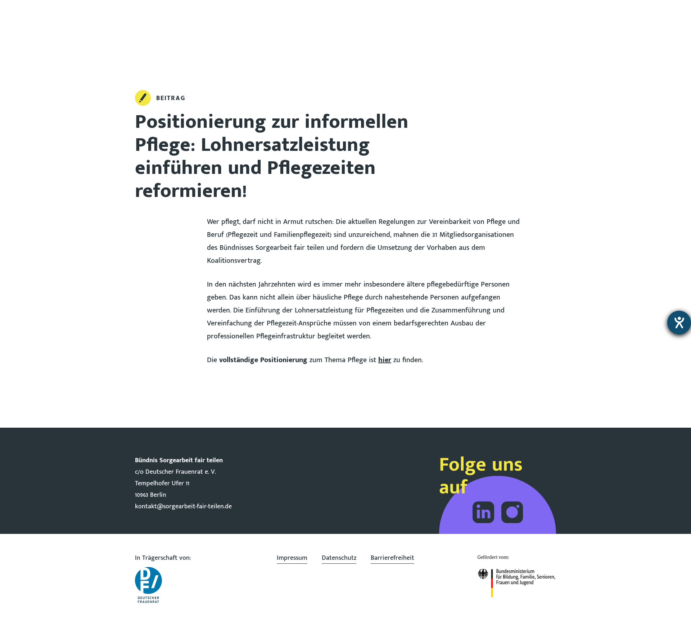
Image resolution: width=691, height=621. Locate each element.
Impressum (292, 558)
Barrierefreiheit (392, 558)
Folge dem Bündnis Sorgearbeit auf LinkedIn (483, 512)
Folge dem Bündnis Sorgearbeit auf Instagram (512, 512)
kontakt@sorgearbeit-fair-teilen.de (183, 506)
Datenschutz (339, 558)
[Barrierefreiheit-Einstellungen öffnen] (679, 322)
